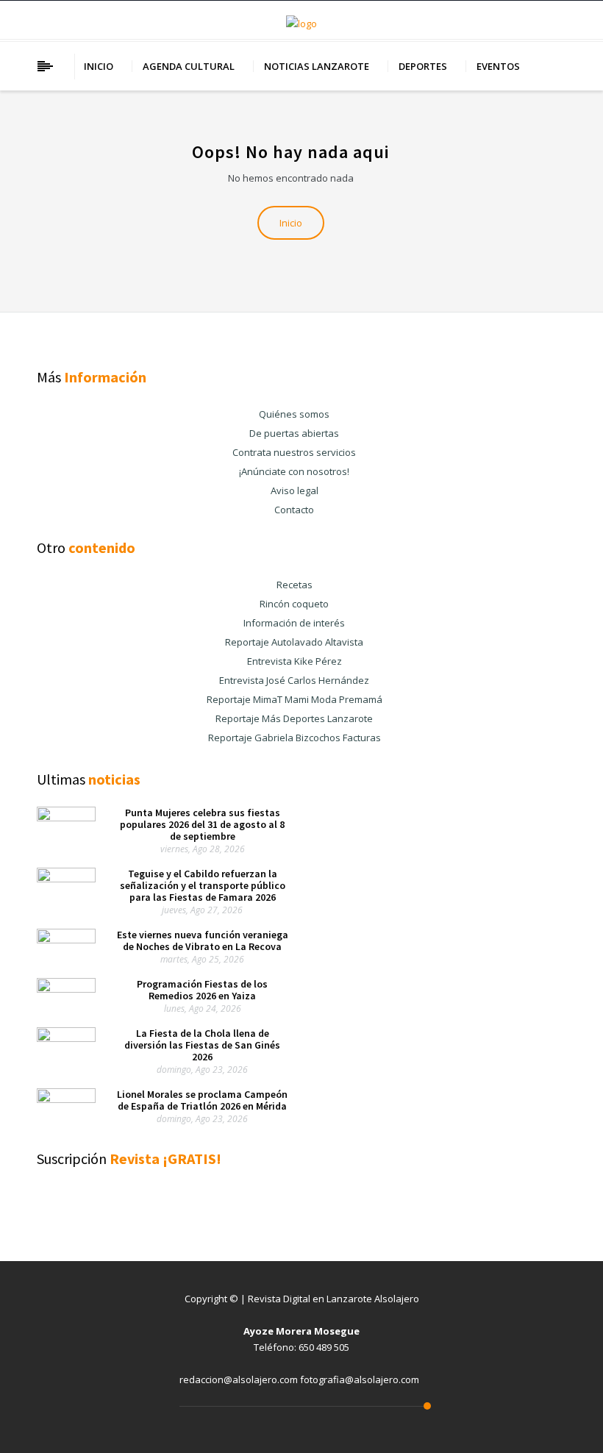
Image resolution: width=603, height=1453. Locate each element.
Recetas (294, 584)
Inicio (98, 66)
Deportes (423, 66)
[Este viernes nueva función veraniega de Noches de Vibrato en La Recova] (66, 939)
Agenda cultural (189, 66)
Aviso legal (294, 490)
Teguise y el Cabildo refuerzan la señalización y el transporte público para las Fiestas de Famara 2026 (202, 885)
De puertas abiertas (294, 433)
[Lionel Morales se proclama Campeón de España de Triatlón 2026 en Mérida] (66, 1099)
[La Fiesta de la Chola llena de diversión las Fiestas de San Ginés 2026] (66, 1038)
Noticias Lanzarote (316, 66)
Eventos (498, 66)
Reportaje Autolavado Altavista (294, 642)
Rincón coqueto (294, 603)
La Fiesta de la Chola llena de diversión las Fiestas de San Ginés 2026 (202, 1045)
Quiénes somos (294, 414)
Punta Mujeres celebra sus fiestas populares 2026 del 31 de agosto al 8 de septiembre (202, 824)
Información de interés (294, 622)
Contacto (294, 509)
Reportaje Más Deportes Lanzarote (294, 718)
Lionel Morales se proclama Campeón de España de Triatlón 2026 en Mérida (202, 1100)
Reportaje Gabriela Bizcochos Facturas (294, 737)
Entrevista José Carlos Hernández (294, 680)
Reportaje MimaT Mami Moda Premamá (294, 699)
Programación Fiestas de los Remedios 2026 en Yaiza (202, 989)
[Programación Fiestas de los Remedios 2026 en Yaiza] (66, 989)
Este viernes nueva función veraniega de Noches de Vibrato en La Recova (202, 940)
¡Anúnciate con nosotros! (294, 471)
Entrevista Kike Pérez (294, 661)
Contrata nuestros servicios (294, 452)
